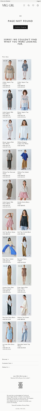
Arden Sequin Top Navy (23, 83)
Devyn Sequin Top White (23, 112)
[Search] (29, 5)
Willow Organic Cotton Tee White (23, 142)
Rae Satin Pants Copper (22, 259)
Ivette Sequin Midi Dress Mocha (8, 202)
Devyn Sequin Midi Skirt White (8, 142)
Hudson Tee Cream (23, 317)
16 (12, 78)
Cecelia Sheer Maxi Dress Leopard (8, 288)
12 (7, 78)
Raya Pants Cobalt (8, 259)
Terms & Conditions (17, 405)
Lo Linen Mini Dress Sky (8, 345)
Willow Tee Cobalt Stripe (23, 172)
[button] (38, 5)
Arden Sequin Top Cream (8, 83)
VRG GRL (22, 408)
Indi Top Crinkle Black (24, 232)
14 (9, 78)
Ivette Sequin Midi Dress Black (8, 112)
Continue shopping (20, 27)
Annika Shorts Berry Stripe (23, 202)
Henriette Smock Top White (24, 345)
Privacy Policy (25, 405)
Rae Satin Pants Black (9, 317)
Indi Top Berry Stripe (9, 232)
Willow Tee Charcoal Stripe (9, 172)
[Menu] (24, 5)
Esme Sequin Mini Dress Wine (23, 288)
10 (12, 76)
